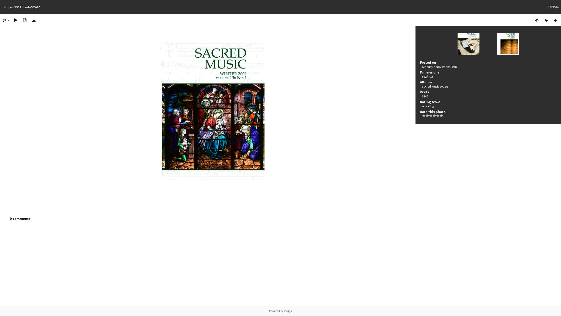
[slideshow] (15, 20)
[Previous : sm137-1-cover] (546, 20)
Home (8, 7)
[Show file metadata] (24, 20)
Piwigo (288, 311)
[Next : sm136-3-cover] (555, 20)
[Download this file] (34, 20)
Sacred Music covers (435, 86)
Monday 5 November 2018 (439, 67)
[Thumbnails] (536, 20)
